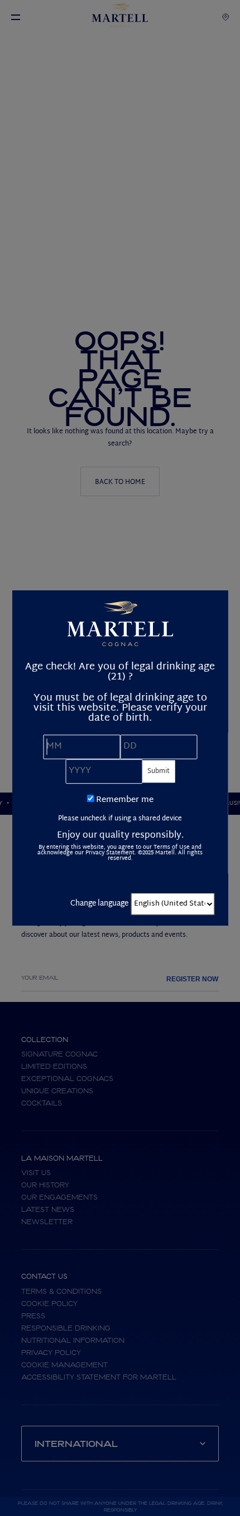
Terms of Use (171, 847)
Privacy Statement (110, 853)
